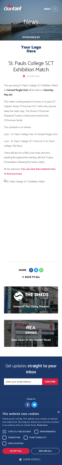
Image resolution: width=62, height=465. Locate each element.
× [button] (58, 412)
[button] (31, 459)
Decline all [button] (45, 451)
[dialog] (31, 437)
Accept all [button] (16, 451)
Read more (42, 425)
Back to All (32, 277)
